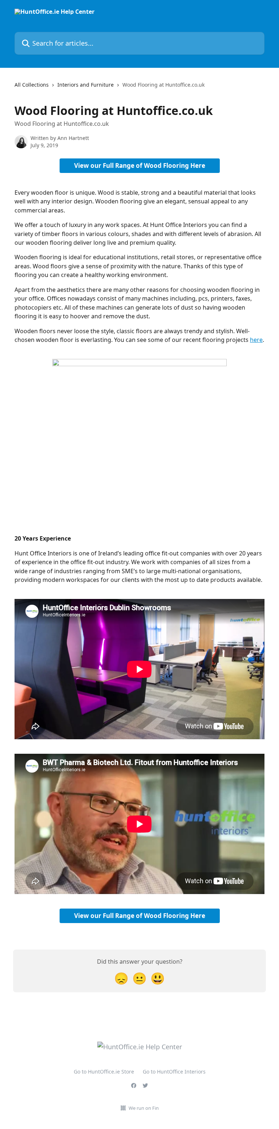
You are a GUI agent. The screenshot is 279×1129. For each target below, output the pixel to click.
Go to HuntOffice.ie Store (104, 1071)
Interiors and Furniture (85, 84)
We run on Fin (144, 1108)
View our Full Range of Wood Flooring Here (139, 165)
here (256, 340)
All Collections (32, 84)
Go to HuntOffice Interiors (174, 1071)
